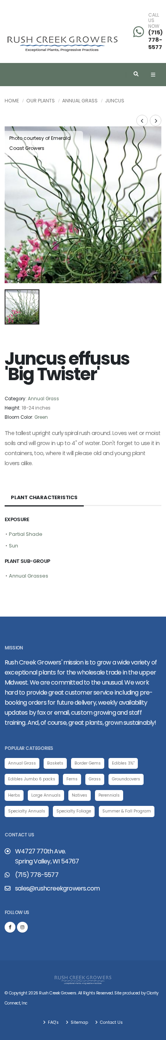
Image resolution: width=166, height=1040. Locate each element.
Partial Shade (25, 534)
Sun (13, 545)
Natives (79, 795)
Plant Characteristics (44, 497)
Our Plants (40, 100)
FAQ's (53, 1022)
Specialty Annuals (26, 811)
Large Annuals (46, 795)
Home (12, 100)
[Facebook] (10, 927)
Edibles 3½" (123, 763)
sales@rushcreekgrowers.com (57, 888)
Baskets (55, 763)
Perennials (109, 795)
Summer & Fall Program (126, 811)
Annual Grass (80, 100)
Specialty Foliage (73, 811)
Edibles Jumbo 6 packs (31, 779)
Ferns (72, 779)
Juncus (114, 100)
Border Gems (88, 763)
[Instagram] (22, 927)
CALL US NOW (153, 20)
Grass (95, 779)
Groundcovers (126, 779)
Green (41, 417)
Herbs (14, 795)
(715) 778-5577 (155, 40)
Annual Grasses (28, 575)
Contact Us (111, 1022)
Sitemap (78, 1022)
